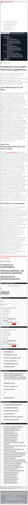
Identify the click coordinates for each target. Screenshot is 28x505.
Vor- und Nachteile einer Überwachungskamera (11, 436)
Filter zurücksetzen (6, 324)
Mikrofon (5, 315)
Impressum (7, 503)
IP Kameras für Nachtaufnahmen (8, 266)
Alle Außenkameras (12, 46)
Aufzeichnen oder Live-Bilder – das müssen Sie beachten (14, 450)
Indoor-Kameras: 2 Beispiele (12, 465)
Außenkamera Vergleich (14, 48)
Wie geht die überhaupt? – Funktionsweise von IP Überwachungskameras (11, 480)
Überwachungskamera (12, 152)
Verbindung (4, 322)
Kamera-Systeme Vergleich (15, 55)
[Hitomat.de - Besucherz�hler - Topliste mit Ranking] (14, 496)
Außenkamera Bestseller (14, 50)
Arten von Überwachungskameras (14, 470)
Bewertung (4, 304)
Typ (2, 320)
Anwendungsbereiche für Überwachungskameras (11, 473)
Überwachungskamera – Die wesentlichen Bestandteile (12, 272)
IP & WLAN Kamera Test (17, 33)
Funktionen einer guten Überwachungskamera (11, 439)
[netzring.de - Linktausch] (14, 499)
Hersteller (4, 319)
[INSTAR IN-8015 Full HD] (1, 289)
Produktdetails (5, 292)
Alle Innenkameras (12, 39)
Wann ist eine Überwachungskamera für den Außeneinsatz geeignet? (14, 455)
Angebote (6, 58)
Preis (2, 301)
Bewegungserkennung (9, 308)
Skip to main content (7, 1)
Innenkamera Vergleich (13, 41)
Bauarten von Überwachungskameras (15, 453)
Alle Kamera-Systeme (13, 53)
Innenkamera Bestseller (14, 43)
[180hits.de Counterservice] (14, 497)
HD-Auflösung (6, 311)
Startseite (6, 36)
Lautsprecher (6, 313)
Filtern (14, 324)
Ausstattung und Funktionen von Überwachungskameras (13, 468)
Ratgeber (6, 60)
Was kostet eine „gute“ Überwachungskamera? (11, 476)
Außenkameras (8, 44)
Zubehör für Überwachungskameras (14, 460)
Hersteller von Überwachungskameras (15, 461)
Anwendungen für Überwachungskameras (10, 277)
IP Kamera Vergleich (10, 458)
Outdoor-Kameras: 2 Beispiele (12, 463)
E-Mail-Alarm (6, 310)
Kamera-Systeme (9, 51)
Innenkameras (8, 38)
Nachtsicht (5, 317)
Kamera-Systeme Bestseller (15, 56)
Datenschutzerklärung (17, 503)
